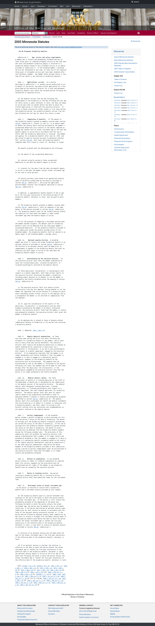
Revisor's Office (92, 33)
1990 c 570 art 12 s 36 (52, 578)
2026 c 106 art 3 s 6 (132, 100)
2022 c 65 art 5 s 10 (132, 105)
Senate (24, 6)
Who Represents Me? (55, 608)
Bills (61, 6)
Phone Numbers (85, 614)
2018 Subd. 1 (117, 114)
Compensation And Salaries (124, 132)
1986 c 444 (57, 574)
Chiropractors (119, 129)
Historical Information (25, 608)
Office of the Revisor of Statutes (39, 28)
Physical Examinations (122, 138)
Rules (63, 33)
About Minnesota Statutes (123, 60)
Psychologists (119, 144)
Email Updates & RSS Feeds (120, 617)
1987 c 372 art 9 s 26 (50, 576)
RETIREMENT (37, 37)
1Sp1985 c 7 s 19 (42, 574)
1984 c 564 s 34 (26, 574)
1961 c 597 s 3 (56, 566)
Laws (58, 33)
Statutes (52, 33)
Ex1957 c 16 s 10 (28, 566)
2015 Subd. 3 (117, 119)
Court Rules (71, 33)
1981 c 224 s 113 (36, 572)
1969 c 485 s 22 (30, 568)
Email (94, 611)
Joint (32, 6)
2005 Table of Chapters (122, 69)
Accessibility (21, 617)
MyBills (112, 614)
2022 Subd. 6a (118, 110)
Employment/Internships (26, 611)
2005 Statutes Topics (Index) (124, 72)
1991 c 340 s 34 (39, 330)
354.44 (17, 123)
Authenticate (135, 41)
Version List (118, 86)
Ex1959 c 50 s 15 (43, 566)
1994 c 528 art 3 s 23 (54, 580)
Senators (51, 614)
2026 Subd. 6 (117, 103)
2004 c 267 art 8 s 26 (28, 585)
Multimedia (76, 6)
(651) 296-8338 (84, 611)
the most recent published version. (70, 47)
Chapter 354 (46, 37)
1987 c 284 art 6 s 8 (33, 576)
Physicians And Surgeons (123, 141)
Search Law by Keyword (109, 33)
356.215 (18, 187)
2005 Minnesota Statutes (22, 37)
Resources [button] (119, 51)
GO (46, 33)
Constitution (81, 33)
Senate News (115, 611)
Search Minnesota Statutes (124, 57)
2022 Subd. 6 (117, 108)
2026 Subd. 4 (117, 100)
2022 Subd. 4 (117, 105)
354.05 (17, 281)
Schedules (41, 6)
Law (67, 6)
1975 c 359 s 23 (43, 570)
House (17, 6)
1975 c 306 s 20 (27, 570)
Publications (87, 6)
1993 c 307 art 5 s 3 (35, 580)
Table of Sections (120, 79)
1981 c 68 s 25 (55, 570)
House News (114, 608)
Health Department (121, 135)
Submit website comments (89, 617)
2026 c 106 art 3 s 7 (132, 103)
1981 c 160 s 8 (20, 572)
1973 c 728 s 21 (46, 568)
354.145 (29, 140)
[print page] (138, 33)
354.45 (49, 244)
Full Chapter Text (120, 82)
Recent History (119, 97)
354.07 (24, 183)
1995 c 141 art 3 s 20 (23, 582)
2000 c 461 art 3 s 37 (42, 582)
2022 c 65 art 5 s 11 (132, 108)
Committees (52, 6)
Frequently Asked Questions (27, 620)
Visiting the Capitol (24, 614)
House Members (54, 611)
